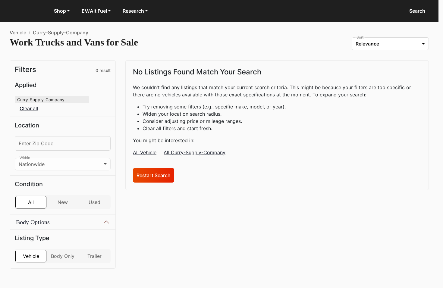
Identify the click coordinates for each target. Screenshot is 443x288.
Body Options (33, 222)
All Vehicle (144, 152)
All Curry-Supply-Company (194, 152)
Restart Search (154, 175)
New (63, 202)
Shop (60, 11)
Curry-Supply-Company (60, 33)
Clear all (29, 108)
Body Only (62, 271)
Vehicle (18, 33)
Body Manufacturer (44, 236)
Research (133, 11)
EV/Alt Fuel (94, 11)
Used (94, 202)
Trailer (94, 271)
